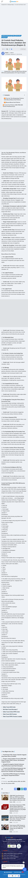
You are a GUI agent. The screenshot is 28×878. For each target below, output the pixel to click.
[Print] (12, 49)
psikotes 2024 (16, 781)
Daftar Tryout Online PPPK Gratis (11, 711)
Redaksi (6, 52)
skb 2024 (23, 781)
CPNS (13, 35)
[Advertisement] (14, 20)
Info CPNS (18, 35)
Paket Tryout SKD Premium (10, 714)
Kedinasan (4, 37)
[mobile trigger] (2, 1)
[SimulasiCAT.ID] (14, 1)
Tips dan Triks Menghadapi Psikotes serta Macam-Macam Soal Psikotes (14, 99)
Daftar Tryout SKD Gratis (9, 707)
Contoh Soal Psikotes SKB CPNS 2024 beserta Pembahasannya (13, 105)
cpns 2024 (10, 781)
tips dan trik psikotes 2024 (7, 783)
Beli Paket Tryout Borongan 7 (10, 709)
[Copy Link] (9, 49)
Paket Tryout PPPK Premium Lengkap (12, 716)
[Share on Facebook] (5, 49)
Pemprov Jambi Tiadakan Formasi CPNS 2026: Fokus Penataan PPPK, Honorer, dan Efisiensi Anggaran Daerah (13, 760)
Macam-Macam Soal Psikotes (13, 102)
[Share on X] (7, 49)
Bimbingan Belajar (6, 35)
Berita (11, 802)
